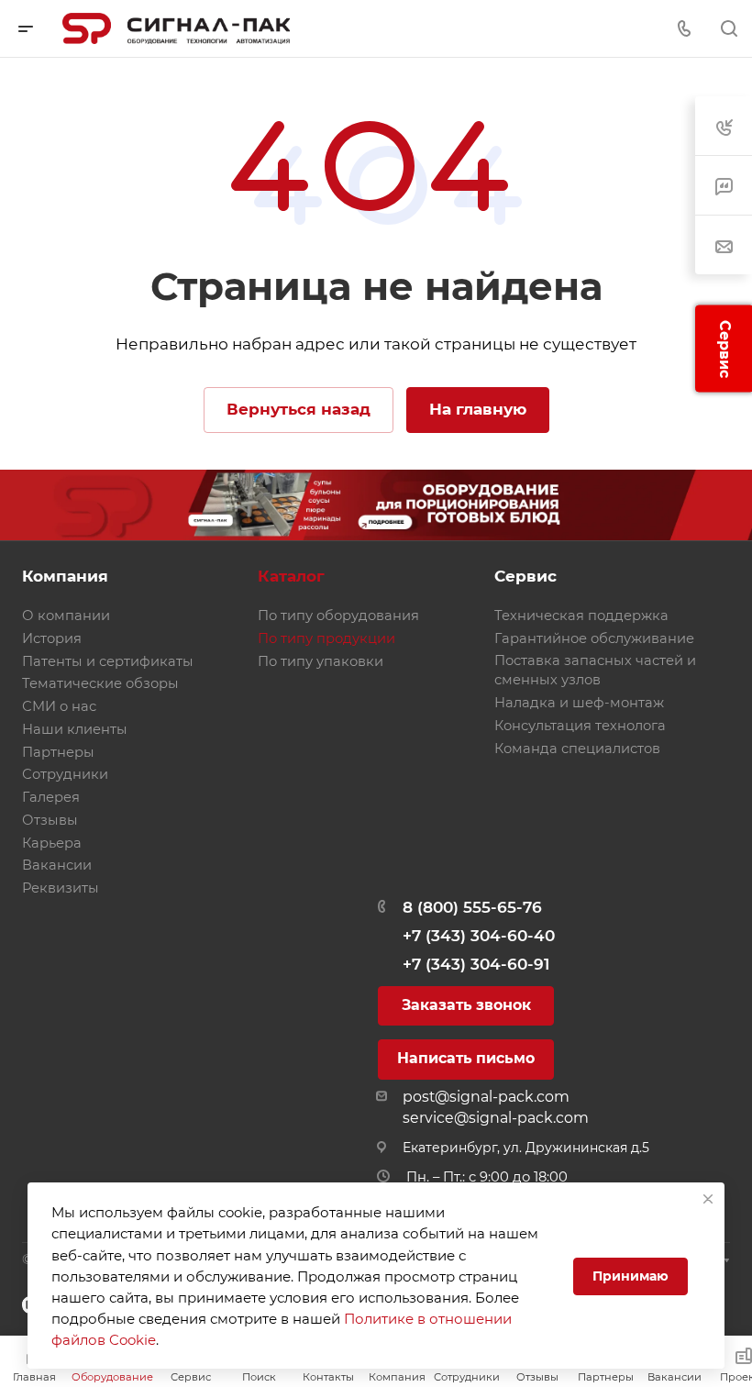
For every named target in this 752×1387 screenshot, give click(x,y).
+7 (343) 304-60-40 (479, 936)
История (52, 638)
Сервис (525, 576)
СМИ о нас (59, 706)
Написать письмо (466, 1058)
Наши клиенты (74, 729)
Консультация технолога (580, 725)
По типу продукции (326, 638)
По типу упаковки (320, 661)
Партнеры (58, 752)
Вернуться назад (298, 409)
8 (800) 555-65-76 (472, 907)
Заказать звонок (466, 1005)
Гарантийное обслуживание (594, 638)
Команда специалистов (577, 748)
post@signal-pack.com (486, 1096)
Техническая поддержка (581, 615)
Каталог (291, 576)
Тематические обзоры (100, 683)
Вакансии (57, 865)
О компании (66, 615)
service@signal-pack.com (496, 1117)
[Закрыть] (707, 1198)
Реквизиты (60, 888)
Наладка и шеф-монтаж (579, 702)
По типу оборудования (338, 615)
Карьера (52, 843)
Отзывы (50, 820)
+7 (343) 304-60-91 (476, 964)
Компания (65, 576)
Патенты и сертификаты (108, 661)
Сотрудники (65, 774)
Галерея (51, 797)
